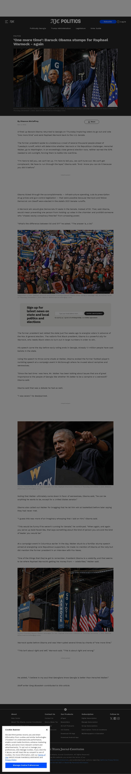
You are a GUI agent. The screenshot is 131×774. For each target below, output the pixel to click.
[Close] (47, 730)
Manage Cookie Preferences (26, 765)
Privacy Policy (10, 760)
